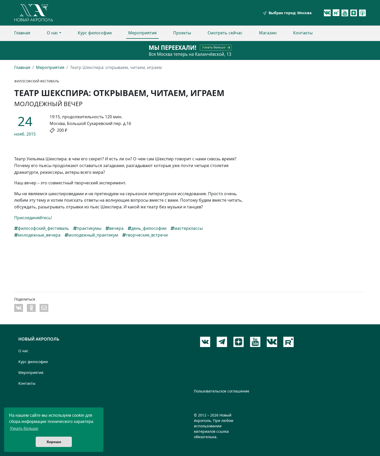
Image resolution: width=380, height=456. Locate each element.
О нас (52, 33)
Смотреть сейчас (225, 33)
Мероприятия (142, 33)
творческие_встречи (147, 235)
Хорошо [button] (54, 442)
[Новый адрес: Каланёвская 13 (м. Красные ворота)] (190, 50)
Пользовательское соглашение (221, 391)
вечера (116, 228)
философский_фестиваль (43, 228)
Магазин (268, 33)
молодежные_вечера (39, 235)
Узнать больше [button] (24, 428)
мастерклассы (188, 228)
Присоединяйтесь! (33, 218)
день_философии (148, 228)
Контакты (303, 33)
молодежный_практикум (93, 235)
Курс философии (95, 33)
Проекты (182, 33)
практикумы (89, 228)
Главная (22, 33)
